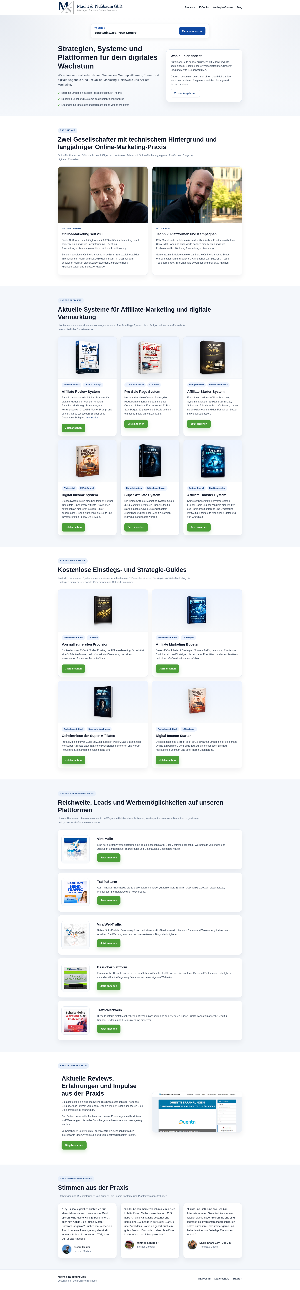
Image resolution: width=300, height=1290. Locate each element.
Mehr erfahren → (192, 31)
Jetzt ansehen (73, 428)
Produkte (190, 7)
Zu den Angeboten (185, 93)
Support (237, 1278)
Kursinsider (91, 417)
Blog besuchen (74, 1145)
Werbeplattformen (223, 7)
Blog (239, 7)
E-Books (204, 7)
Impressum (204, 1278)
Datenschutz (221, 1278)
